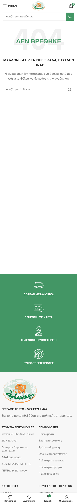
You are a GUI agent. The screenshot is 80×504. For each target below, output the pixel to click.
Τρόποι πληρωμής (50, 447)
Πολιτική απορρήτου (51, 467)
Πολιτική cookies (49, 474)
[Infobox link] (38, 288)
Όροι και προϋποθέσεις (53, 454)
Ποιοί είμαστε (46, 434)
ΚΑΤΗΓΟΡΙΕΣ (10, 486)
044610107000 (14, 471)
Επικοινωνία (46, 493)
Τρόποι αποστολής (50, 441)
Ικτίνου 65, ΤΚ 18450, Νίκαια (18, 434)
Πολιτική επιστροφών (51, 461)
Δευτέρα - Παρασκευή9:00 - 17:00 (15, 449)
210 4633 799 (9, 441)
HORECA (6, 493)
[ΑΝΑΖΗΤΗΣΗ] (70, 17)
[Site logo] (38, 6)
